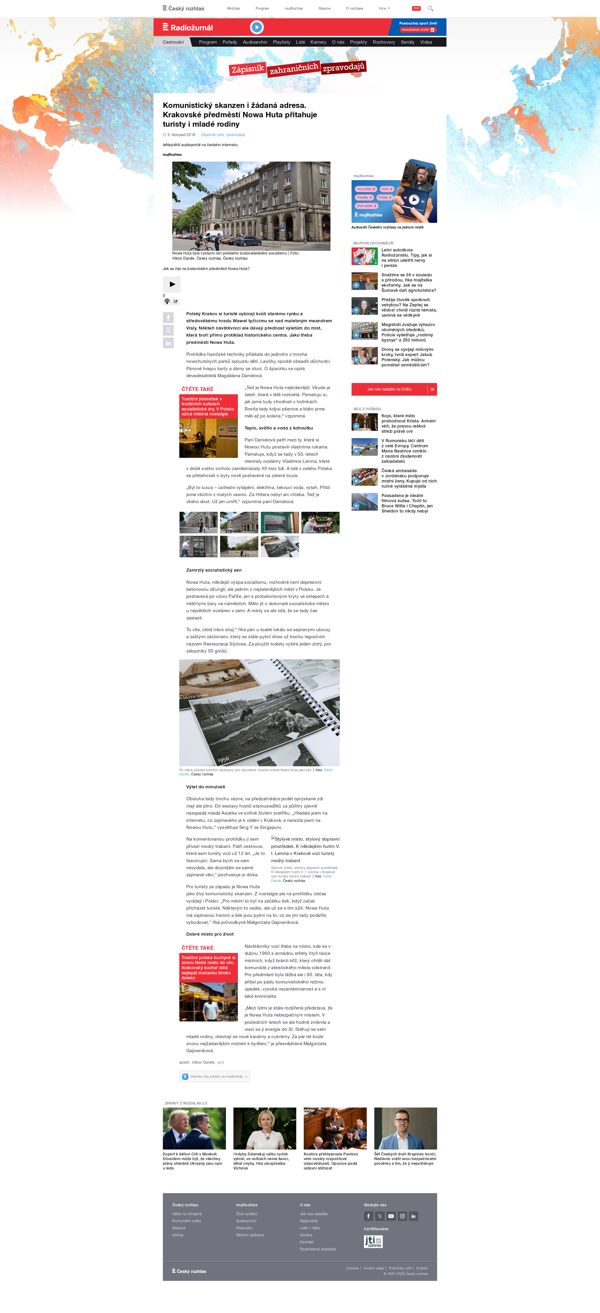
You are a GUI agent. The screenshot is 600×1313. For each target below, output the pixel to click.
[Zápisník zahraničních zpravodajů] (300, 70)
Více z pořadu (367, 409)
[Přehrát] (172, 285)
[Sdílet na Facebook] (168, 317)
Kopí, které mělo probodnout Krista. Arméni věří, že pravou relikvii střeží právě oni (408, 423)
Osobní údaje (374, 1268)
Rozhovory (384, 42)
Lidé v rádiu (310, 1228)
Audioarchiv (255, 42)
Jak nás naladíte (314, 1214)
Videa (426, 42)
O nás (338, 42)
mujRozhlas (294, 8)
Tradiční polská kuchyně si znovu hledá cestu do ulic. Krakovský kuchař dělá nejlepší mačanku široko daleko (208, 967)
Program (262, 8)
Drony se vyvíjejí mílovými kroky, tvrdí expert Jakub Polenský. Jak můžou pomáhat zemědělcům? (407, 357)
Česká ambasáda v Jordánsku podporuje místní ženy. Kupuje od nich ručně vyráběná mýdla (409, 478)
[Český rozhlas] (183, 8)
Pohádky (362, 197)
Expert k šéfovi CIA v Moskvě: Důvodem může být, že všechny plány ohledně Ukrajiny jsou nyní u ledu (192, 1161)
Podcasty (244, 1228)
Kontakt (307, 1242)
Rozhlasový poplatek (318, 1249)
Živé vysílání (365, 206)
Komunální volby (186, 1221)
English (422, 1268)
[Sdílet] (175, 301)
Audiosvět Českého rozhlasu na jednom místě (388, 227)
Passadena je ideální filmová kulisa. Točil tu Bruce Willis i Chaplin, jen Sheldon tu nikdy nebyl (407, 503)
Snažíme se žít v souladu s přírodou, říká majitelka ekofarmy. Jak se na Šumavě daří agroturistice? (409, 282)
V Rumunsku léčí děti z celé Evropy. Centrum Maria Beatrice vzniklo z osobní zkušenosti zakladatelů (405, 451)
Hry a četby (364, 189)
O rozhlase (354, 8)
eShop (178, 1235)
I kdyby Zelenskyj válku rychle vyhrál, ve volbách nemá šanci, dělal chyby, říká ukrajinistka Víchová (261, 1161)
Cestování (173, 42)
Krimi (385, 189)
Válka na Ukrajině (187, 1214)
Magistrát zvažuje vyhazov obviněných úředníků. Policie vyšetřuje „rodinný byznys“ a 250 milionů (408, 332)
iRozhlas (233, 8)
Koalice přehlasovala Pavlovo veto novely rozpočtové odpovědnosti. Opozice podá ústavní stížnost (331, 1161)
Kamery (318, 42)
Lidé (300, 42)
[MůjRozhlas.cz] (172, 155)
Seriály (408, 42)
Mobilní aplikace (250, 1235)
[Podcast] (167, 301)
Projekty (358, 42)
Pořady (230, 42)
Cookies (352, 1268)
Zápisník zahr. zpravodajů (223, 135)
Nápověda (309, 1221)
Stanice (324, 8)
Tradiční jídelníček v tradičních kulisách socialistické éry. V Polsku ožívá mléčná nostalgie (208, 406)
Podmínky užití (400, 1268)
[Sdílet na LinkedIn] (168, 343)
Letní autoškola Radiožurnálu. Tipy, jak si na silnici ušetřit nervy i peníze (407, 257)
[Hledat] (430, 8)
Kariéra (306, 1235)
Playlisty (281, 42)
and (220, 1062)
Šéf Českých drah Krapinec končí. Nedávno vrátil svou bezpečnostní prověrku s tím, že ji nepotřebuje (405, 1159)
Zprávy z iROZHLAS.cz (186, 1103)
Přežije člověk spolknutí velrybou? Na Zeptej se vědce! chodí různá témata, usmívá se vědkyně (409, 307)
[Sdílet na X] (168, 330)
